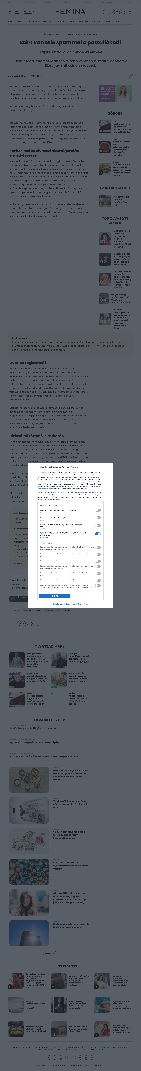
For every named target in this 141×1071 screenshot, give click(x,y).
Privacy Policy (83, 604)
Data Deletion (58, 604)
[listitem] (70, 505)
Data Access (70, 604)
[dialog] (70, 535)
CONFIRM (55, 596)
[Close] (109, 467)
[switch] (98, 510)
